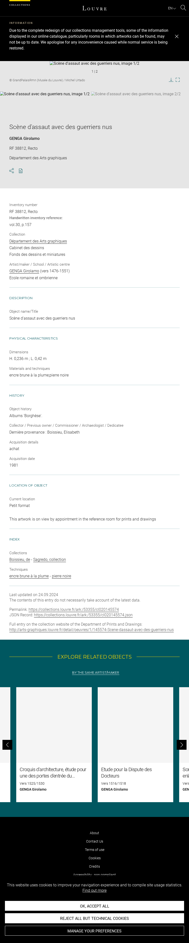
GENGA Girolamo (24, 138)
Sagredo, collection (49, 559)
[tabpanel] (94, 745)
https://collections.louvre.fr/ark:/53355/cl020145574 (74, 609)
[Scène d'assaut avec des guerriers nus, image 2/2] (135, 104)
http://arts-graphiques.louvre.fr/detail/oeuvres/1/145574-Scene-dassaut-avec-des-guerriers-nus (91, 629)
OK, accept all (94, 906)
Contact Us (94, 841)
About (94, 833)
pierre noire (61, 576)
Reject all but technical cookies (94, 918)
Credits (94, 866)
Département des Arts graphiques (38, 241)
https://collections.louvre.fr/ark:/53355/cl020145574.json (83, 615)
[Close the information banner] (177, 36)
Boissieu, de (19, 559)
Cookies (95, 858)
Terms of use (94, 850)
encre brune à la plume (29, 576)
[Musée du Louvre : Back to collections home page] (94, 8)
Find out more (94, 890)
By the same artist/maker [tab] (95, 672)
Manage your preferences (94, 931)
